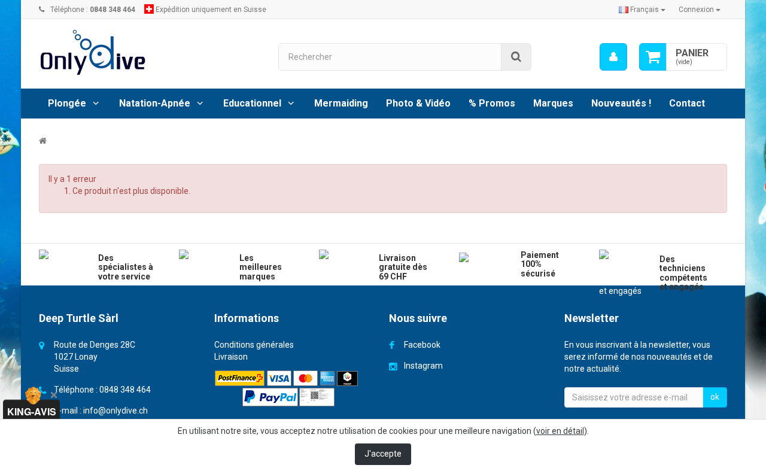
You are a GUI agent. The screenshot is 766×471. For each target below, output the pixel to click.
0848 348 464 (125, 389)
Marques (553, 103)
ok (714, 397)
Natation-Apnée (154, 103)
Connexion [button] (697, 9)
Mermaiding (341, 103)
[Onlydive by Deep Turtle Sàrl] (149, 52)
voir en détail (560, 431)
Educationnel (252, 103)
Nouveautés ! (621, 103)
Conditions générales (254, 345)
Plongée (67, 103)
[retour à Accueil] (43, 140)
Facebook (422, 345)
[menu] (613, 57)
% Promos (492, 103)
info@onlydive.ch (115, 410)
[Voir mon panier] (653, 57)
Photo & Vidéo (418, 103)
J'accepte (383, 453)
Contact (687, 103)
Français (644, 9)
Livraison (231, 356)
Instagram (423, 365)
